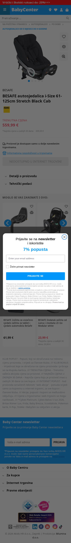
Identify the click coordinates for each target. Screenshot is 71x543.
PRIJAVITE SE (35, 276)
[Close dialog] (64, 237)
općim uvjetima (24, 288)
